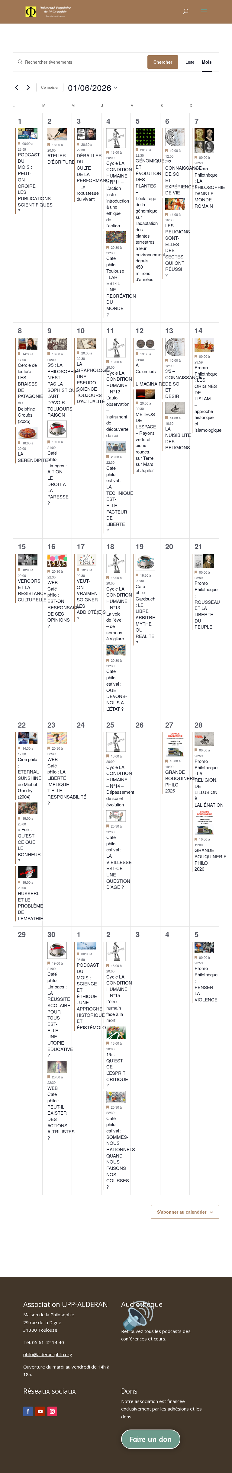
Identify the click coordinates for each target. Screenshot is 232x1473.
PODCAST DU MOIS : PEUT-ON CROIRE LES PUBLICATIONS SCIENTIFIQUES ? (35, 182)
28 (198, 724)
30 (51, 934)
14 (198, 330)
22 (22, 724)
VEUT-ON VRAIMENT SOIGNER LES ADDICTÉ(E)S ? (91, 599)
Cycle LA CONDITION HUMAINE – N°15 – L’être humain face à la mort (119, 998)
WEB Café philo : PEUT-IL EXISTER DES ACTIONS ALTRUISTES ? (61, 1113)
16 (51, 546)
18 (110, 546)
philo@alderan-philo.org (47, 1354)
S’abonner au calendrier (181, 1212)
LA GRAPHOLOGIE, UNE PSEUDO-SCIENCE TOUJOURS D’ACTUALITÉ (94, 382)
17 (81, 546)
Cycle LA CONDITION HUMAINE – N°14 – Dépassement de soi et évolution (120, 786)
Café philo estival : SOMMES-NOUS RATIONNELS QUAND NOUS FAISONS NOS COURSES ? (120, 1152)
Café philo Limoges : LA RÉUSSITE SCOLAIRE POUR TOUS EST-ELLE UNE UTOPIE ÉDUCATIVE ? (60, 1014)
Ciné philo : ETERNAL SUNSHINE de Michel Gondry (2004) (29, 778)
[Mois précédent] (16, 87)
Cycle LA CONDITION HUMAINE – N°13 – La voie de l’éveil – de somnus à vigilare (119, 613)
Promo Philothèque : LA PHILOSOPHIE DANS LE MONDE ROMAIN (210, 187)
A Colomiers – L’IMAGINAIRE (150, 374)
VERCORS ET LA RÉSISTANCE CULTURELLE (32, 590)
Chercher (162, 62)
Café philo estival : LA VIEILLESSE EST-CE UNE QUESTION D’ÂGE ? (119, 862)
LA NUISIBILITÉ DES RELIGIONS (178, 437)
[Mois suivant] (28, 87)
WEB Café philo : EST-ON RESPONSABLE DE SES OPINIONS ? (64, 604)
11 (110, 330)
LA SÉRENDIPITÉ (33, 456)
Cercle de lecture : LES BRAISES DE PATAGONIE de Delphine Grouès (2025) (30, 393)
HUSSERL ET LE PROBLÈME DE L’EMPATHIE (30, 905)
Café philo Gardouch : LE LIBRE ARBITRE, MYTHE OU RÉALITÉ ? (146, 614)
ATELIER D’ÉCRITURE (61, 158)
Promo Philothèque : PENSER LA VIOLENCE (206, 983)
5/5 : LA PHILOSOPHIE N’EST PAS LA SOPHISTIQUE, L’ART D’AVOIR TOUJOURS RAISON (63, 390)
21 (198, 546)
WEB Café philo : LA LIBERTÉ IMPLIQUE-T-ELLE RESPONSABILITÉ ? (66, 781)
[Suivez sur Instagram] (52, 1411)
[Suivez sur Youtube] (40, 1411)
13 (169, 330)
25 (110, 724)
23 (51, 724)
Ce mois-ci (50, 87)
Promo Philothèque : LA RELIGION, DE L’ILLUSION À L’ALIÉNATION (209, 783)
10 (81, 330)
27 (169, 724)
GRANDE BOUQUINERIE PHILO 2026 (181, 781)
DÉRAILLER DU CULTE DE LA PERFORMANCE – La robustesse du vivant (94, 177)
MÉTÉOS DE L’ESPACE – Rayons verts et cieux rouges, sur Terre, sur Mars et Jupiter (146, 442)
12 (139, 330)
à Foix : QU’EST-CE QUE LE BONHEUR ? (29, 844)
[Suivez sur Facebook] (28, 1411)
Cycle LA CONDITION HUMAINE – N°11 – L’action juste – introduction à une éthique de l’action (119, 194)
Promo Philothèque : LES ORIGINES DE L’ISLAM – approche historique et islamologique (208, 398)
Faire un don (151, 1439)
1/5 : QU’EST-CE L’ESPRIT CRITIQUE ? (117, 1069)
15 (22, 546)
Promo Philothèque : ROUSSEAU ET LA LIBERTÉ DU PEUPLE (207, 605)
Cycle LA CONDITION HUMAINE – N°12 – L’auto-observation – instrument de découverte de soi (119, 404)
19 (139, 546)
